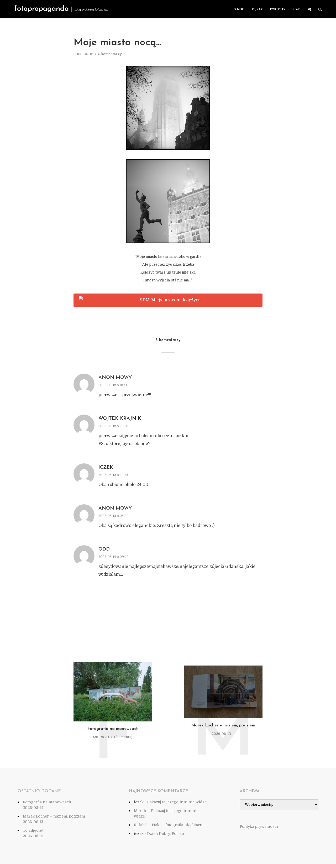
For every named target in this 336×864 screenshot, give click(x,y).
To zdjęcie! (33, 830)
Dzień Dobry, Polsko (165, 833)
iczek (105, 467)
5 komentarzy (110, 54)
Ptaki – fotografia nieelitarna (178, 825)
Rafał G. (141, 825)
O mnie (239, 9)
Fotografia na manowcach (113, 729)
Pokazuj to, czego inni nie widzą (176, 802)
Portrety (277, 9)
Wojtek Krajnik (119, 418)
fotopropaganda (41, 9)
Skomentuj (123, 737)
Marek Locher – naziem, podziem (223, 725)
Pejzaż (257, 9)
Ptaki (297, 9)
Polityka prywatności (259, 826)
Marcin (141, 811)
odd (104, 549)
